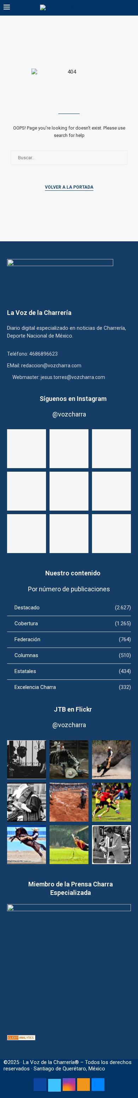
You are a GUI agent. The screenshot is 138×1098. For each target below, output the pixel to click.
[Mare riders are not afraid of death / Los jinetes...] (26, 844)
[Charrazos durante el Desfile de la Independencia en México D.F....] (69, 533)
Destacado (73, 607)
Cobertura (73, 623)
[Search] (130, 8)
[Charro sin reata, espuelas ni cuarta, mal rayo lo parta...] (26, 448)
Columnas (73, 655)
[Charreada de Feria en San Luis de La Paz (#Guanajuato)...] (69, 491)
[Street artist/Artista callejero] (111, 844)
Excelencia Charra (73, 687)
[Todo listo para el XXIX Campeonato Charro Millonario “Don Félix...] (26, 533)
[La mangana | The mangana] (69, 802)
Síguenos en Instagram (73, 398)
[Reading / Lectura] (26, 802)
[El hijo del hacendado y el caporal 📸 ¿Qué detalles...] (69, 448)
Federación (73, 639)
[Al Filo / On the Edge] (69, 759)
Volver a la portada (69, 187)
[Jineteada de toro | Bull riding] (111, 759)
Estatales (73, 671)
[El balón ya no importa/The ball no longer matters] (111, 802)
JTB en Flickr (73, 709)
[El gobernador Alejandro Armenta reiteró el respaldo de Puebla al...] (111, 533)
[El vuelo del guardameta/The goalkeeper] (69, 844)
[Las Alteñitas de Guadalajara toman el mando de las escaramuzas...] (111, 491)
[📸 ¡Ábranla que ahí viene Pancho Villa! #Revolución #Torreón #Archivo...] (26, 491)
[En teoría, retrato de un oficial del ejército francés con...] (111, 448)
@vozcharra (69, 414)
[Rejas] (26, 759)
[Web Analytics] (21, 1038)
